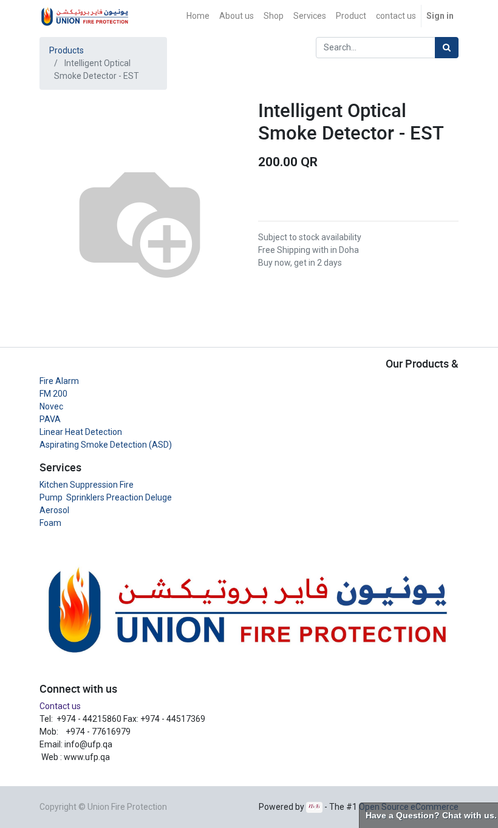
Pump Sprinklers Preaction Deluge (105, 497)
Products (66, 50)
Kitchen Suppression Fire (86, 485)
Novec (51, 406)
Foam (50, 523)
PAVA (50, 419)
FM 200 (53, 394)
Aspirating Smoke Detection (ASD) (105, 444)
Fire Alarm (59, 381)
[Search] (447, 47)
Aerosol (54, 510)
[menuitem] (198, 16)
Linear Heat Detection (80, 432)
